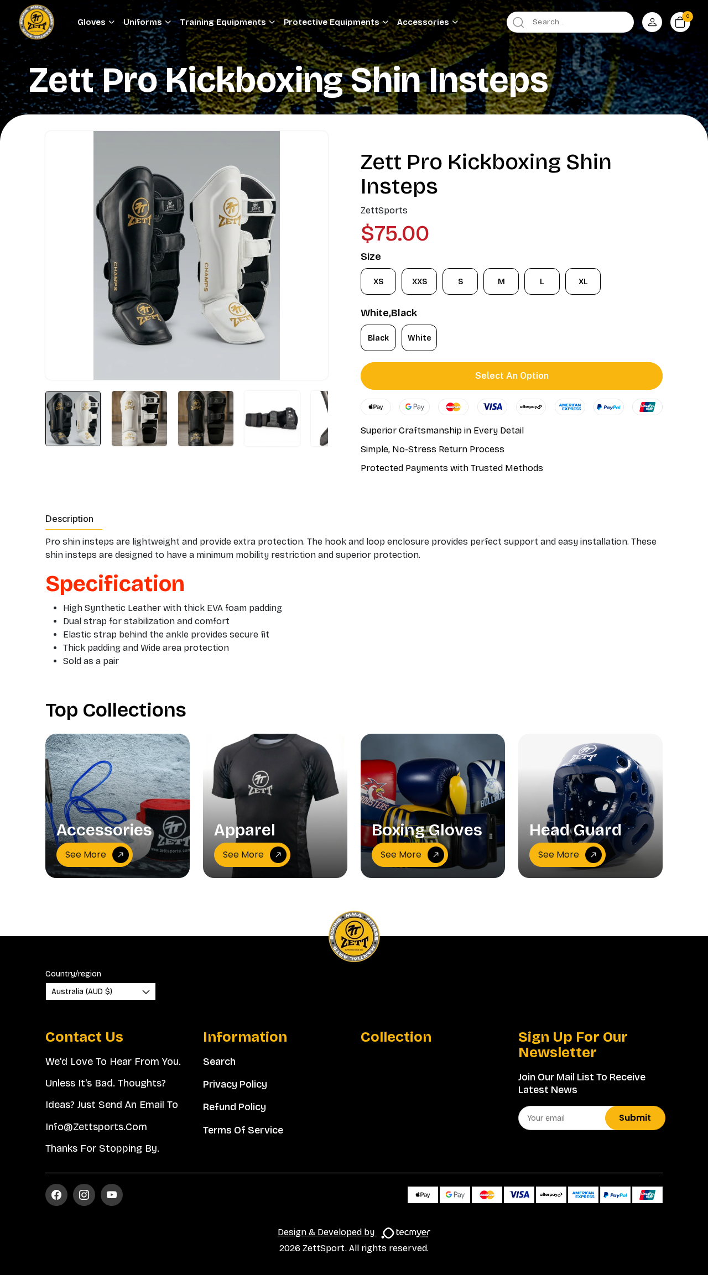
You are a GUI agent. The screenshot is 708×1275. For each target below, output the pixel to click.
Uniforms (142, 22)
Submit (635, 1117)
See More (85, 854)
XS (378, 281)
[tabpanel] (354, 601)
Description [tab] (69, 518)
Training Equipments (223, 22)
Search (219, 1061)
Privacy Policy (235, 1084)
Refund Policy (234, 1107)
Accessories (423, 22)
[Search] (518, 22)
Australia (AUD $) (81, 991)
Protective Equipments (331, 22)
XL (583, 281)
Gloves (91, 22)
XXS (419, 281)
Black (378, 338)
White (419, 338)
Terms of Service (243, 1130)
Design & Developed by (327, 1232)
